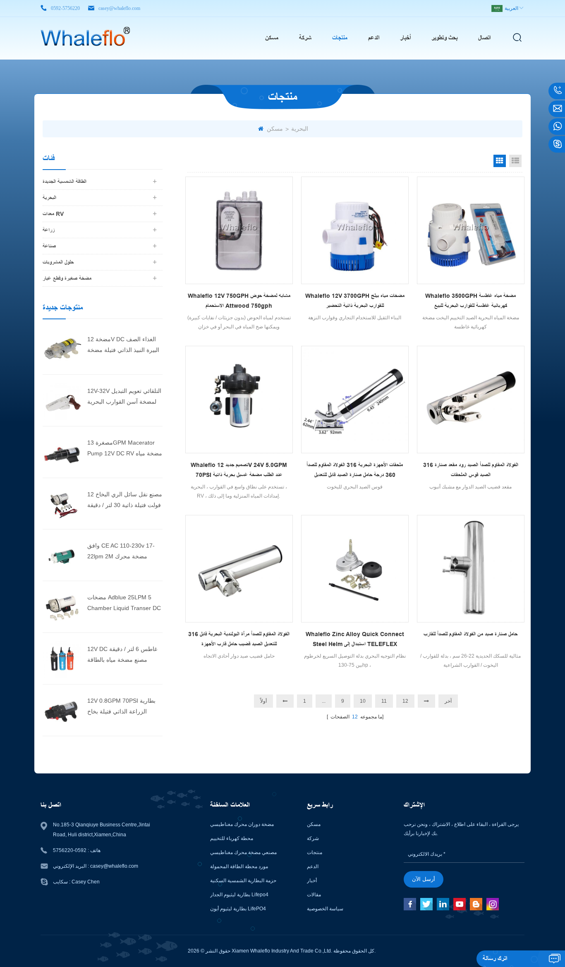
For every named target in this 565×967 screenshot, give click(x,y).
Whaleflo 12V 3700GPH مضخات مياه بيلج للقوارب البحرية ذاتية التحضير (355, 300)
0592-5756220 (65, 8)
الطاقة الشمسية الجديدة (64, 181)
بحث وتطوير (444, 37)
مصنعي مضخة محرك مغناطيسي (243, 852)
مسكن (271, 37)
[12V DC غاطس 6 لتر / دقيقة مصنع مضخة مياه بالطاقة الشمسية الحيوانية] (62, 658)
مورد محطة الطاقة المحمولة (239, 866)
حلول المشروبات (58, 262)
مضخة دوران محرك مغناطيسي (242, 824)
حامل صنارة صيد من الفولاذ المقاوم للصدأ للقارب (470, 634)
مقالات (314, 895)
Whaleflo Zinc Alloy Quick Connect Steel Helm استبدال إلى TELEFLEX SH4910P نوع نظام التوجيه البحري (355, 640)
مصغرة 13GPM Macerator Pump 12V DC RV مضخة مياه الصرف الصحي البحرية (124, 449)
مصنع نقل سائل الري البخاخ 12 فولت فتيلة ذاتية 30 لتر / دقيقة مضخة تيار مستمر (124, 500)
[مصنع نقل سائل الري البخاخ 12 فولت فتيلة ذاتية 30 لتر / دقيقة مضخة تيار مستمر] (62, 503)
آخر (448, 701)
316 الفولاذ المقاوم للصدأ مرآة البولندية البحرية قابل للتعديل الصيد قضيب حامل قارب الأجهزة (239, 639)
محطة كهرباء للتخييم (231, 838)
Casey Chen (86, 882)
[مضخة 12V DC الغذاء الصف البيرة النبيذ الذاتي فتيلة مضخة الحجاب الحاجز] (62, 348)
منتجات (339, 37)
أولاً (263, 701)
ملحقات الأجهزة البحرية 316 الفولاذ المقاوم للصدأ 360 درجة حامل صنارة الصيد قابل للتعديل (354, 470)
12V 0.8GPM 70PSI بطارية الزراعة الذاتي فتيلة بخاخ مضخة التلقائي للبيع (121, 707)
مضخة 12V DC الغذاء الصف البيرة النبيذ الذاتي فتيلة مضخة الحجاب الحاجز (123, 345)
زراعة (49, 230)
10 (363, 701)
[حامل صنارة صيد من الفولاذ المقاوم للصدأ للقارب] (470, 568)
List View (515, 161)
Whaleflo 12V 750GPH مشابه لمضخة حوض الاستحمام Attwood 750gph (239, 300)
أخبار (405, 37)
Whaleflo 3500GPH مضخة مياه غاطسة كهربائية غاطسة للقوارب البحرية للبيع (470, 300)
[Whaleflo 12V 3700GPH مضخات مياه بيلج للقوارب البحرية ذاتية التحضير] (355, 230)
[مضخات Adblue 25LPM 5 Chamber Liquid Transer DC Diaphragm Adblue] (62, 606)
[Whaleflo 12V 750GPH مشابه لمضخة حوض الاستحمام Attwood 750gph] (239, 230)
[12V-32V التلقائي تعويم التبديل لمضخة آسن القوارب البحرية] (62, 400)
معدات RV (53, 214)
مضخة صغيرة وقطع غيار (67, 278)
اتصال (484, 37)
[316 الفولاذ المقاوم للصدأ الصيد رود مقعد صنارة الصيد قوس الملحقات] (470, 399)
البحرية (299, 128)
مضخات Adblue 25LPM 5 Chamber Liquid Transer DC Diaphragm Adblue (124, 603)
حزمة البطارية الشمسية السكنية (243, 880)
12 (405, 701)
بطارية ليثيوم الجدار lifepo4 (239, 895)
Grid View (499, 161)
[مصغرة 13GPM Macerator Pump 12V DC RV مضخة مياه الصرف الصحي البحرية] (62, 451)
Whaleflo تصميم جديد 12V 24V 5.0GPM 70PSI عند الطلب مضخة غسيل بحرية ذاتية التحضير (239, 471)
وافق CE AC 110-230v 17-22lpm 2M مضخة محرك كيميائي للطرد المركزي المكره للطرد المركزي (124, 552)
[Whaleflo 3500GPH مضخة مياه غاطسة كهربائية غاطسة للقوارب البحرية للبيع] (470, 230)
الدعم (373, 37)
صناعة (49, 246)
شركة (305, 37)
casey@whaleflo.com (119, 8)
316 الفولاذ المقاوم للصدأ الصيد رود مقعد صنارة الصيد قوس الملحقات (470, 470)
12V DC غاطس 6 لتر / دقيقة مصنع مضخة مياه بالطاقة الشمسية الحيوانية (122, 655)
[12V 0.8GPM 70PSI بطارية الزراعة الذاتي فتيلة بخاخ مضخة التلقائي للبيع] (62, 709)
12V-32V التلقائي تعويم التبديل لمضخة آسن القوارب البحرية (124, 396)
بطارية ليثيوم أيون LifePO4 (238, 909)
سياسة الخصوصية (325, 909)
